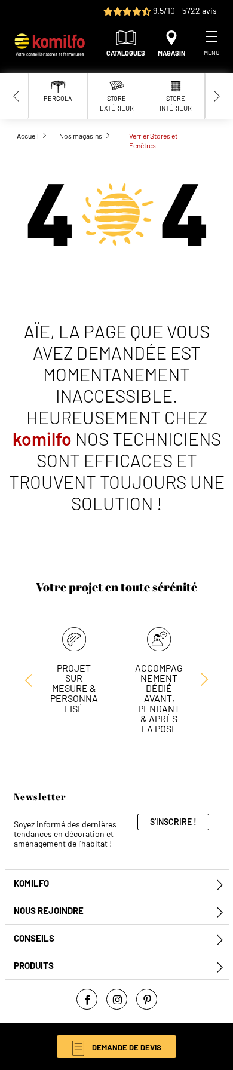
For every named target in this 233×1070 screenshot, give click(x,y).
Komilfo (31, 883)
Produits (34, 965)
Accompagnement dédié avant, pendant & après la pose (159, 698)
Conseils (34, 938)
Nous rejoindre (49, 910)
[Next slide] (217, 96)
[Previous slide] (17, 96)
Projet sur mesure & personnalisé (74, 688)
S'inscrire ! (173, 822)
